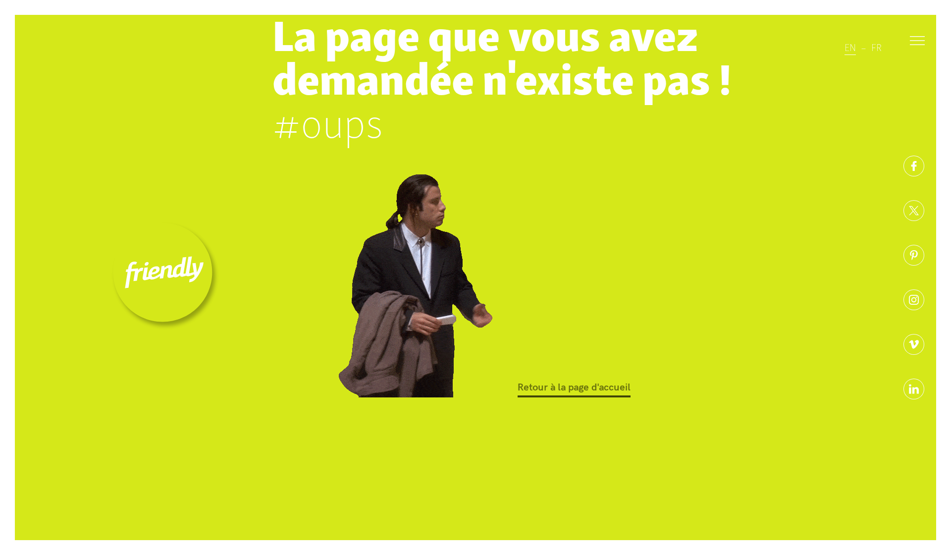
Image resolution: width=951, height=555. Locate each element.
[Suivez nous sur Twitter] (914, 211)
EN (850, 47)
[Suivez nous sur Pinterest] (914, 255)
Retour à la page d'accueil (574, 386)
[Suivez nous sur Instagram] (914, 300)
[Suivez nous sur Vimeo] (914, 344)
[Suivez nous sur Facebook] (914, 166)
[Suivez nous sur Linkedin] (914, 389)
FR (876, 47)
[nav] (917, 42)
